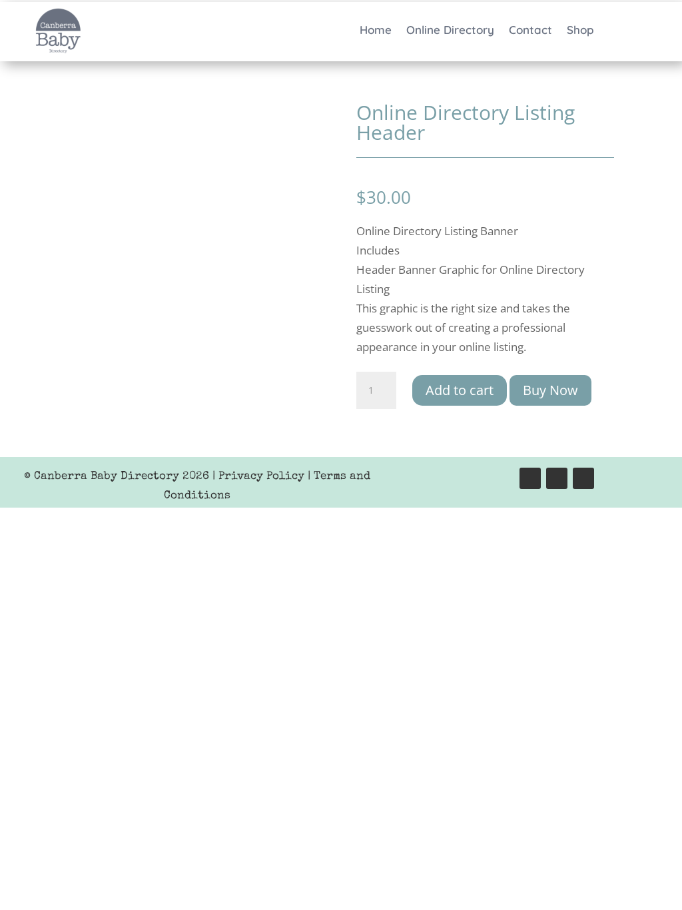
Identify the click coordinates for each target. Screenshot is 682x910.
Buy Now (550, 390)
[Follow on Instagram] (556, 478)
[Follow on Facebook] (530, 478)
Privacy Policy (261, 476)
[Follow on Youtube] (583, 478)
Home (376, 31)
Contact (530, 31)
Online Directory (450, 31)
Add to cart (460, 390)
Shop (580, 31)
